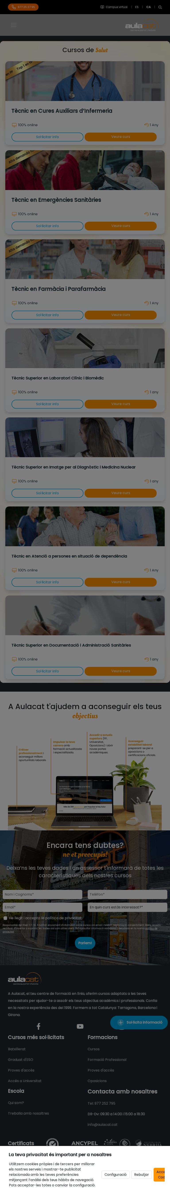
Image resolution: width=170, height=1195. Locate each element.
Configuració (115, 1174)
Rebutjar (141, 1174)
